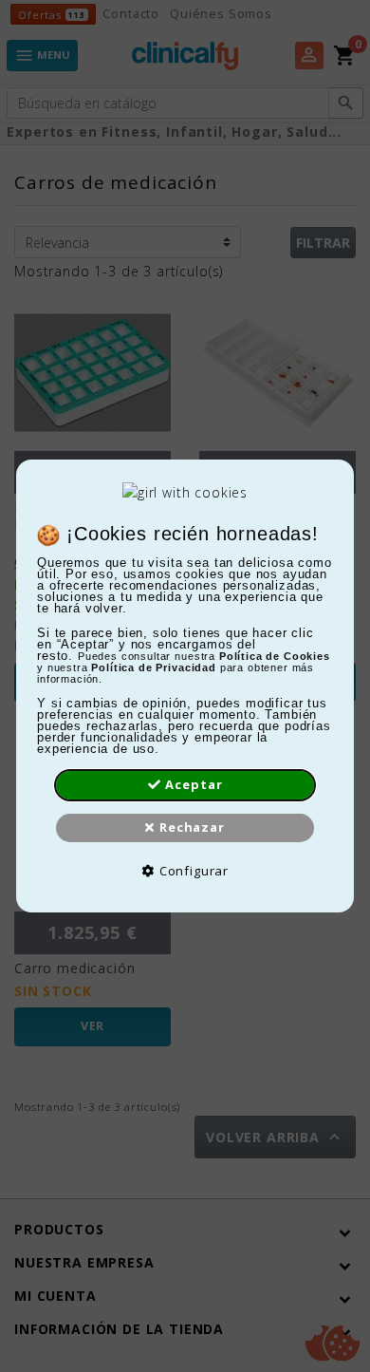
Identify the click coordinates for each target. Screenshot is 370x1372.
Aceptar (193, 784)
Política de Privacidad (153, 667)
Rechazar (192, 827)
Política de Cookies (274, 656)
